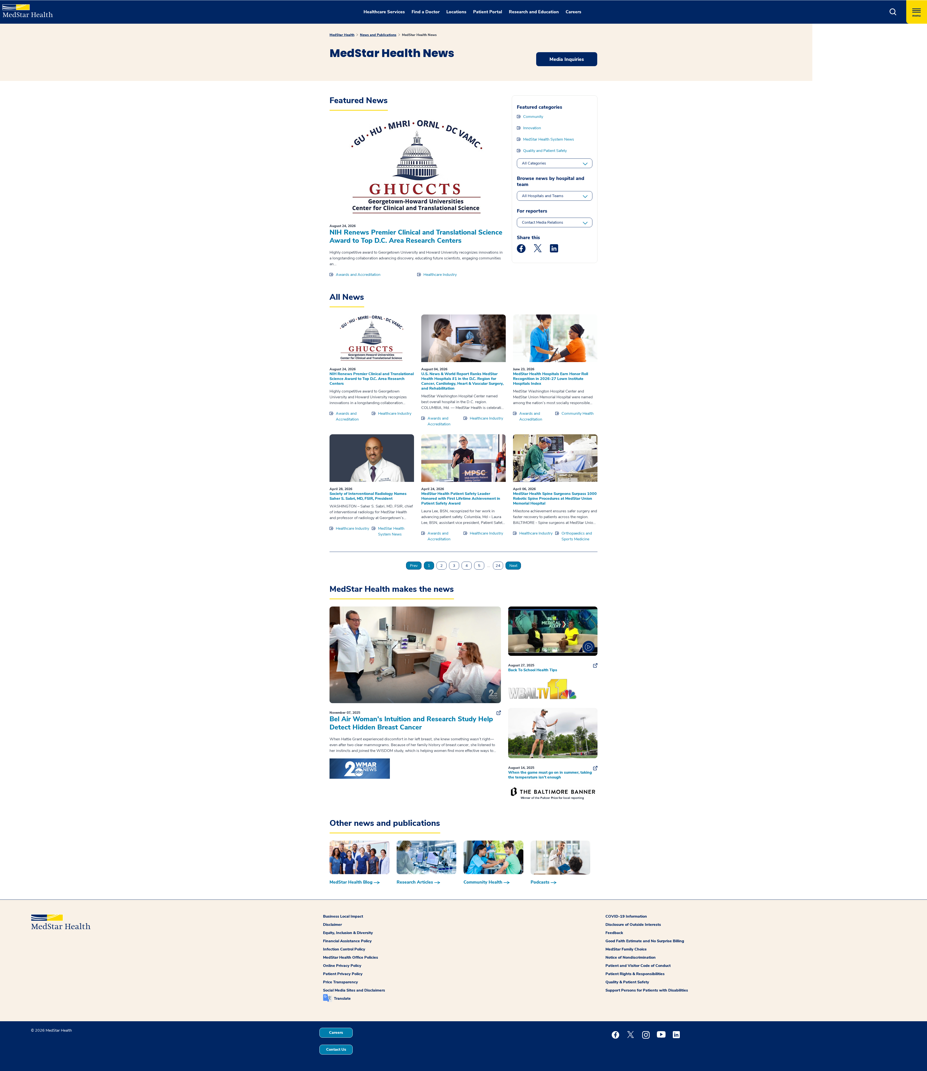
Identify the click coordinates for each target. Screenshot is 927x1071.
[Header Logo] (25, 8)
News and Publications (378, 35)
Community (533, 116)
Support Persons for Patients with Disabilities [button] (646, 990)
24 (498, 565)
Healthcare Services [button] (384, 12)
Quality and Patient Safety (545, 150)
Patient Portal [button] (487, 12)
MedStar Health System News (548, 139)
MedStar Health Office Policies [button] (350, 957)
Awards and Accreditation (358, 274)
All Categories (534, 163)
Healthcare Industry (440, 274)
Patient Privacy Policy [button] (343, 974)
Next (513, 565)
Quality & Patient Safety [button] (627, 982)
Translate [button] (342, 998)
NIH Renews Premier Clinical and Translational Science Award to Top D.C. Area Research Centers (416, 236)
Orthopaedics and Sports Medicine (577, 536)
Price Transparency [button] (340, 982)
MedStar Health (342, 35)
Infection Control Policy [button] (344, 949)
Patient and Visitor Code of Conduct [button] (638, 965)
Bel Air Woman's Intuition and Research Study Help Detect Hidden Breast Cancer (411, 723)
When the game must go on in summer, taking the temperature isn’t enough (550, 775)
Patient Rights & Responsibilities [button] (635, 974)
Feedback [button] (614, 932)
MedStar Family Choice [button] (626, 949)
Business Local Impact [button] (343, 916)
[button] (893, 12)
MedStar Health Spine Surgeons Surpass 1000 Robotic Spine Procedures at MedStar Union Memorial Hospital (555, 498)
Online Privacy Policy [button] (342, 965)
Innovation (532, 128)
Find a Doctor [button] (426, 12)
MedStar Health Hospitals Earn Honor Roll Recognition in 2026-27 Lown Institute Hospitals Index (550, 378)
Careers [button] (573, 12)
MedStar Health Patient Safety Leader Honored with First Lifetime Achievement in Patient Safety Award (460, 498)
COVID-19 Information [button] (626, 916)
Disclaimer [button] (332, 924)
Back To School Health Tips (532, 670)
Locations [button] (456, 12)
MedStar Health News (419, 35)
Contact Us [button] (336, 1049)
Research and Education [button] (534, 12)
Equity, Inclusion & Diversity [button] (348, 932)
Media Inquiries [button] (566, 59)
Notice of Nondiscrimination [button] (630, 957)
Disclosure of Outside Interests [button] (633, 924)
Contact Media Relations (542, 222)
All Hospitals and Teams (542, 196)
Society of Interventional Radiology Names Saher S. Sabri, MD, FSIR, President (368, 496)
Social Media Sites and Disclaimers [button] (354, 990)
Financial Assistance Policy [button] (347, 941)
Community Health (578, 413)
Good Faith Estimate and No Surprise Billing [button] (644, 941)
